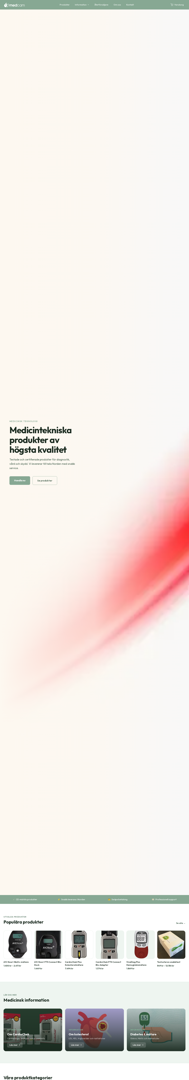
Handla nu (19, 480)
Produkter (65, 4)
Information (81, 4)
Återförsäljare (101, 4)
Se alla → (180, 923)
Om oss (117, 4)
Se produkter (44, 480)
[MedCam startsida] (14, 4)
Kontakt (130, 4)
